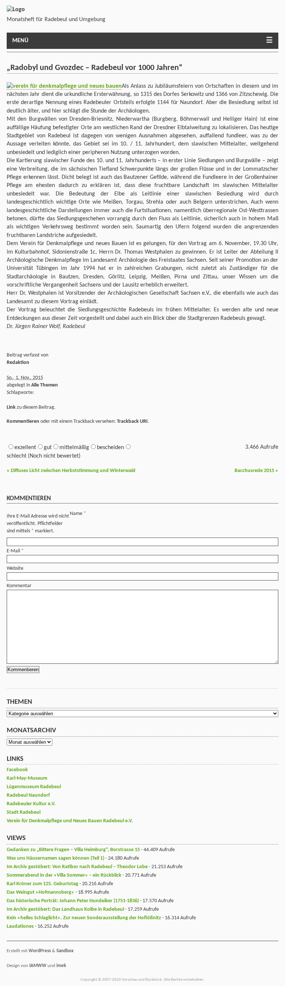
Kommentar (19, 586)
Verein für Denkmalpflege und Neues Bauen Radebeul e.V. (70, 821)
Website (15, 568)
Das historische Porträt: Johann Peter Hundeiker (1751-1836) (73, 901)
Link (11, 407)
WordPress (40, 950)
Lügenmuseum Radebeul (34, 787)
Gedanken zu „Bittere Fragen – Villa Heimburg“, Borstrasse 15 (73, 850)
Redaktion (18, 362)
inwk (61, 965)
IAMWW (37, 965)
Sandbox (64, 950)
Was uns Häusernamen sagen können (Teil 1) (55, 858)
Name (76, 513)
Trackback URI (132, 421)
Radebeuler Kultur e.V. (31, 804)
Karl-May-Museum (27, 778)
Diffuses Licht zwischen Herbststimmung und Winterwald (71, 471)
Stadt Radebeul (23, 812)
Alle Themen (44, 385)
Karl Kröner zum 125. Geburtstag (42, 884)
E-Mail (13, 551)
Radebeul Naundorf (28, 795)
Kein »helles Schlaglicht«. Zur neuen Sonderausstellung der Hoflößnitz (84, 918)
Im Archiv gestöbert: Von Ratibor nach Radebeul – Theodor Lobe (77, 867)
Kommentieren (23, 421)
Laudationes (20, 926)
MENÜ (20, 41)
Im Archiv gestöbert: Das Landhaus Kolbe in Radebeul (65, 909)
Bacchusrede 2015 (256, 471)
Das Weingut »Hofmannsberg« (40, 892)
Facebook (17, 770)
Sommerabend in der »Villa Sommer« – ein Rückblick (64, 875)
